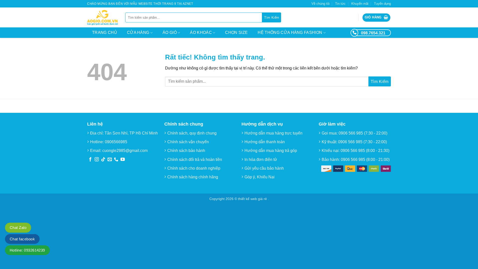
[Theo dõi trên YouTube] (122, 159)
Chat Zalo (18, 227)
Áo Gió (170, 32)
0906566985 (116, 142)
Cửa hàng (138, 32)
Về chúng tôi (320, 3)
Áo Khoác (201, 32)
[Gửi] (271, 17)
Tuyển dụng (382, 3)
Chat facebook (22, 239)
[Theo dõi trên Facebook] (90, 159)
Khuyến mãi (359, 3)
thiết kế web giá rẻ (253, 199)
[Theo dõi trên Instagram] (97, 159)
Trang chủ (104, 32)
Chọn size (236, 32)
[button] (376, 17)
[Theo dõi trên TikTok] (103, 159)
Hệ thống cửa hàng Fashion (290, 32)
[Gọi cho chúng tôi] (116, 159)
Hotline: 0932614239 (27, 250)
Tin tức (340, 3)
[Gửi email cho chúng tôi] (110, 159)
